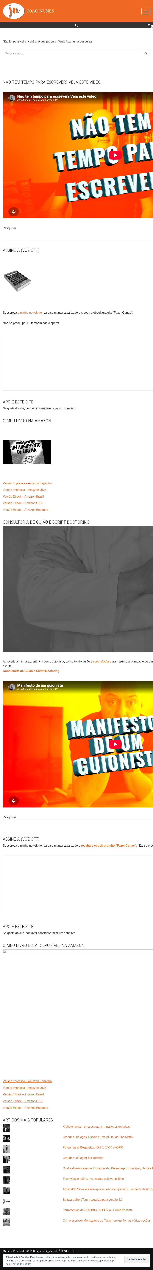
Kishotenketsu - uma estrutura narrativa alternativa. (96, 1126)
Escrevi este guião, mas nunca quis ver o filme (93, 1178)
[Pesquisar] (76, 25)
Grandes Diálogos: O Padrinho (83, 1157)
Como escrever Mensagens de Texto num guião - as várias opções (107, 1220)
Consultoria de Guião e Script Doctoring (31, 671)
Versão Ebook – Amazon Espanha (25, 509)
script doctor (101, 661)
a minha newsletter (30, 312)
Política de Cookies (21, 1264)
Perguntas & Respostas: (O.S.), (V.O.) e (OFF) (93, 1147)
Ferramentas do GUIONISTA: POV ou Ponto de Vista (98, 1210)
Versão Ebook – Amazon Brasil (23, 496)
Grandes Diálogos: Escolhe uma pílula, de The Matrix (98, 1137)
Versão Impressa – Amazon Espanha (27, 483)
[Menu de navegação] (145, 11)
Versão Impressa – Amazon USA (24, 489)
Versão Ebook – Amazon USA (23, 503)
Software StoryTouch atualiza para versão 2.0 (93, 1199)
